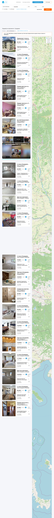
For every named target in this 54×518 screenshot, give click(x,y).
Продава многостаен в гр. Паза (23, 402)
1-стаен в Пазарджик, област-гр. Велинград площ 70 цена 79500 (23, 181)
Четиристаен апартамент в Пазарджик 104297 (23, 289)
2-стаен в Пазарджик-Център (23, 164)
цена (43, 6)
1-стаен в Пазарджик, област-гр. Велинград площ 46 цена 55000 (23, 213)
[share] (28, 144)
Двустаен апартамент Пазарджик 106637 (23, 197)
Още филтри (39, 9)
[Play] (29, 139)
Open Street (49, 38)
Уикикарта (48, 39)
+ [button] (33, 38)
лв (22, 42)
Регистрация (48, 2)
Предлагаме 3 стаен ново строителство (23, 38)
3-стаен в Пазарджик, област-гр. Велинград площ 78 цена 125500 (23, 321)
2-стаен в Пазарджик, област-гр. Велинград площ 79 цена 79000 (23, 256)
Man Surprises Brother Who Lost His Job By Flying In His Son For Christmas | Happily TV (16, 144)
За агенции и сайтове (26, 2)
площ (36, 6)
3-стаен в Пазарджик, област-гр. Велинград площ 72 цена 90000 (23, 305)
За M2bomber (18, 2)
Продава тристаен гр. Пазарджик (23, 103)
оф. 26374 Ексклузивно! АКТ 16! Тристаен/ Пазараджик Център (23, 120)
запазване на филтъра (23, 30)
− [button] (33, 39)
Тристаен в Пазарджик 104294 (23, 272)
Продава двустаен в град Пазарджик (23, 86)
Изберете (48, 9)
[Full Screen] (33, 41)
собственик (12, 9)
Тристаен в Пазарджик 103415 (23, 337)
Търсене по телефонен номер (21, 9)
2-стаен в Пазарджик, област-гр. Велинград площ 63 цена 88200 (23, 386)
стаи (29, 6)
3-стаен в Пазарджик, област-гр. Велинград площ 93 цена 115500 (23, 70)
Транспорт (48, 42)
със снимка (6, 9)
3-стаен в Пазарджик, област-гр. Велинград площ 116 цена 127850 (23, 54)
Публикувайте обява (38, 2)
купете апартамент (6, 6)
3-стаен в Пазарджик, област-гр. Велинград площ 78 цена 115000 (23, 354)
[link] (4, 144)
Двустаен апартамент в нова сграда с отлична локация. (23, 370)
